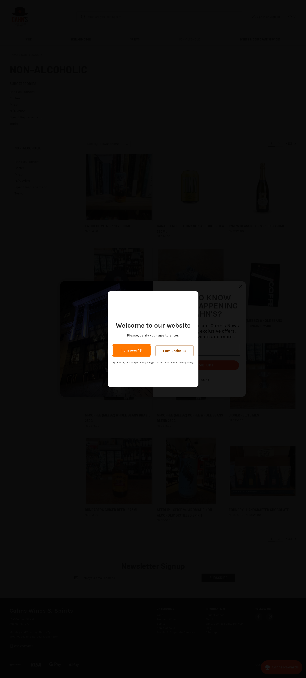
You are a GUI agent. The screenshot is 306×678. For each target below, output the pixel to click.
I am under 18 (174, 351)
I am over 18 (131, 350)
